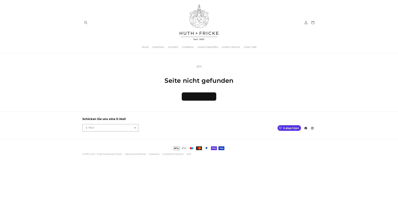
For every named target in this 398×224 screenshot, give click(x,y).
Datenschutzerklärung (135, 154)
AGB (189, 154)
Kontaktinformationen (173, 154)
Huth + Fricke (96, 154)
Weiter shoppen (198, 96)
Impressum (154, 154)
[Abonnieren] (134, 127)
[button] (85, 22)
